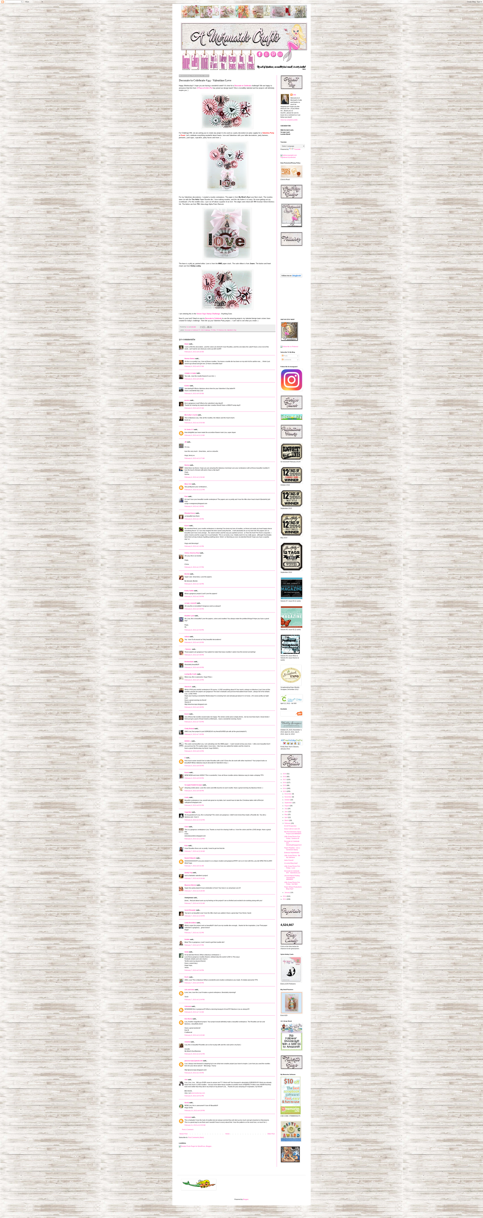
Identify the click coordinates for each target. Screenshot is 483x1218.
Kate (186, 845)
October (287, 800)
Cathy (187, 797)
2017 (285, 779)
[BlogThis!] (203, 327)
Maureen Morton (190, 885)
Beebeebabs (189, 662)
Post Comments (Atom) (196, 1137)
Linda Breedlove (190, 923)
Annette (187, 1042)
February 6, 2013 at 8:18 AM (194, 352)
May (286, 814)
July (286, 808)
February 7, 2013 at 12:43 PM (195, 916)
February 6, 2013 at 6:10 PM (194, 680)
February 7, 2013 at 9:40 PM (194, 983)
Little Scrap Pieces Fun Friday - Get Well (292, 883)
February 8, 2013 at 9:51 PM (194, 1096)
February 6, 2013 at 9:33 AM (194, 393)
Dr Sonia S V (189, 429)
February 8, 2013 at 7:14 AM (194, 1012)
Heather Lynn (189, 616)
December (288, 794)
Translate (297, 149)
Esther (187, 386)
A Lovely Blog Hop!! (291, 863)
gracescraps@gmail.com (194, 1061)
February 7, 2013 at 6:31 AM (194, 866)
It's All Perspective (290, 826)
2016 (285, 782)
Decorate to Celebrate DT (192, 330)
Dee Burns (188, 1019)
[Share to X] (206, 327)
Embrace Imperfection (291, 853)
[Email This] (201, 327)
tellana (187, 636)
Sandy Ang (188, 873)
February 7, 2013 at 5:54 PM (194, 970)
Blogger (245, 1199)
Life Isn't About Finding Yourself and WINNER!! (292, 877)
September (288, 803)
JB (186, 442)
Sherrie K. (188, 687)
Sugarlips (188, 812)
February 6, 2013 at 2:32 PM (194, 584)
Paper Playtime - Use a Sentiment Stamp (292, 848)
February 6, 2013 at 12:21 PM (195, 490)
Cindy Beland (189, 728)
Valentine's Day (231, 330)
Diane (187, 344)
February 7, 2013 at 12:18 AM (195, 851)
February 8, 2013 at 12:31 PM (195, 1054)
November (288, 797)
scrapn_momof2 (190, 603)
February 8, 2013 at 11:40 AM (195, 1035)
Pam (186, 496)
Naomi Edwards (190, 858)
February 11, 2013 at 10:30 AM (195, 1125)
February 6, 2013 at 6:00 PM (194, 667)
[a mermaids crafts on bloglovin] (291, 277)
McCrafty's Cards (191, 415)
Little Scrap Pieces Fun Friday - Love (292, 867)
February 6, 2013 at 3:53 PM (194, 630)
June (286, 812)
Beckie (187, 574)
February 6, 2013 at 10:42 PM (195, 820)
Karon (187, 772)
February (288, 823)
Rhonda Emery (190, 513)
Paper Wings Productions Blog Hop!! (293, 888)
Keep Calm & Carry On (292, 829)
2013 (285, 791)
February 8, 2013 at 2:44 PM (194, 1073)
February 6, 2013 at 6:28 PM (194, 707)
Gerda (187, 1103)
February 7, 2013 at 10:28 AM (195, 891)
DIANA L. (188, 741)
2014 (285, 788)
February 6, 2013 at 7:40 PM (194, 734)
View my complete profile (289, 120)
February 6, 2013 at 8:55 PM (194, 766)
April (286, 817)
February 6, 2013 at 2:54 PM (194, 596)
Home (227, 1134)
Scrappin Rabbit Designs (193, 785)
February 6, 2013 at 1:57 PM (194, 567)
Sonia (187, 952)
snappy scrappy (190, 373)
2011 (285, 899)
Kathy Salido (189, 591)
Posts (285, 356)
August (287, 806)
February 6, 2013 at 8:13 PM (194, 751)
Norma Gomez (190, 358)
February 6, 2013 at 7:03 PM (194, 722)
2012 (285, 896)
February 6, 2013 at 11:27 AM (195, 458)
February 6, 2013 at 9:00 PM (194, 778)
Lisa (294, 95)
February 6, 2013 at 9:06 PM (194, 791)
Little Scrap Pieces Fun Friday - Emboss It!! (292, 837)
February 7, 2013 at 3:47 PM (194, 945)
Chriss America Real (192, 553)
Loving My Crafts (191, 674)
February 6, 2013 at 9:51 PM (194, 805)
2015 (285, 785)
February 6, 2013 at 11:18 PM (195, 839)
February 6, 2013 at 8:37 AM (194, 366)
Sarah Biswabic (190, 910)
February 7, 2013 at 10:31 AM (195, 903)
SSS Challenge (205, 330)
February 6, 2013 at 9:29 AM (194, 379)
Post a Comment (187, 1129)
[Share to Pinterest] (211, 327)
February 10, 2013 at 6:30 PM (195, 1110)
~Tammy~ (188, 649)
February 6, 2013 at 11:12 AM (195, 435)
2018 (285, 777)
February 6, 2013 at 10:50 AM (195, 423)
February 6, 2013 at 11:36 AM (195, 477)
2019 (285, 774)
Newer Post (183, 1134)
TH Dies (213, 330)
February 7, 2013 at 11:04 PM (195, 999)
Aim (186, 1079)
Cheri (186, 827)
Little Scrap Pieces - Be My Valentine (292, 856)
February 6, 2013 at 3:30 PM (194, 609)
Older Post (271, 1134)
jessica (187, 400)
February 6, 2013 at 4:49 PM (194, 655)
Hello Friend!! (288, 860)
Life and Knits (189, 990)
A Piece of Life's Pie (204, 88)
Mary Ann (188, 484)
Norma (187, 465)
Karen (187, 526)
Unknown (188, 1006)
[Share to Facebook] (208, 327)
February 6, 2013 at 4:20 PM (194, 642)
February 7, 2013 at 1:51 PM (194, 933)
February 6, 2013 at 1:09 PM (194, 506)
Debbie (187, 939)
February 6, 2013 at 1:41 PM (194, 546)
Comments (287, 360)
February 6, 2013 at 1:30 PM (194, 519)
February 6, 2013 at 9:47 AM (194, 408)
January (287, 892)
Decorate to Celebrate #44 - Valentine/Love (292, 872)
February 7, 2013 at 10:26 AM (195, 878)
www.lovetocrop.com (198, 1093)
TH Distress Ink (221, 330)
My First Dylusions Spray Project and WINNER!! (292, 832)
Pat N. (187, 977)
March (287, 820)
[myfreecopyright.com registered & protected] (291, 157)
